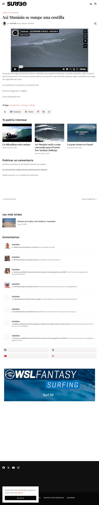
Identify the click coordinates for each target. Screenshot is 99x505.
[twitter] (73, 350)
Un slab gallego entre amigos (16, 144)
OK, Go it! (20, 498)
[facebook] (25, 350)
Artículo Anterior (10, 199)
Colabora (71, 498)
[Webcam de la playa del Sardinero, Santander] (9, 222)
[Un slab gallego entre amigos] (17, 133)
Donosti (24, 105)
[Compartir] (95, 23)
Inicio (4, 13)
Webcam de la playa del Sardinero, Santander (36, 221)
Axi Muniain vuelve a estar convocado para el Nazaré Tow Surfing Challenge (48, 147)
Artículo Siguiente (88, 199)
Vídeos (32, 105)
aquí (17, 175)
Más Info (17, 493)
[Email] (43, 111)
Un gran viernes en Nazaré (80, 144)
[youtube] (25, 356)
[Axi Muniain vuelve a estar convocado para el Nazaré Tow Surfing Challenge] (49, 133)
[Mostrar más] (49, 111)
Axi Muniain (13, 13)
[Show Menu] (3, 4)
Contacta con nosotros (53, 498)
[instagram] (73, 356)
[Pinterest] (38, 111)
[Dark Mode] (91, 4)
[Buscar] (96, 4)
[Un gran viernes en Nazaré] (82, 133)
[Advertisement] (49, 425)
